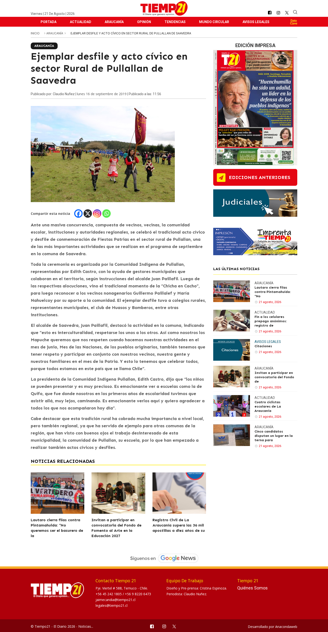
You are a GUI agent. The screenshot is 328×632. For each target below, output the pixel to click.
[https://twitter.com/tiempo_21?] (287, 13)
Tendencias (175, 22)
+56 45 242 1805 (109, 594)
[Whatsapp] (106, 213)
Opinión (144, 22)
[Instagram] (97, 213)
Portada (48, 22)
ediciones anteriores (259, 177)
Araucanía (114, 22)
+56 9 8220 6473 (138, 594)
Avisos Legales (256, 22)
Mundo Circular (214, 22)
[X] (88, 213)
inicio (35, 33)
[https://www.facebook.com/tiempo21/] (270, 13)
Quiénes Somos (252, 587)
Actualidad (80, 22)
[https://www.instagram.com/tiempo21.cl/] (278, 13)
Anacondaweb (286, 626)
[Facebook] (78, 213)
